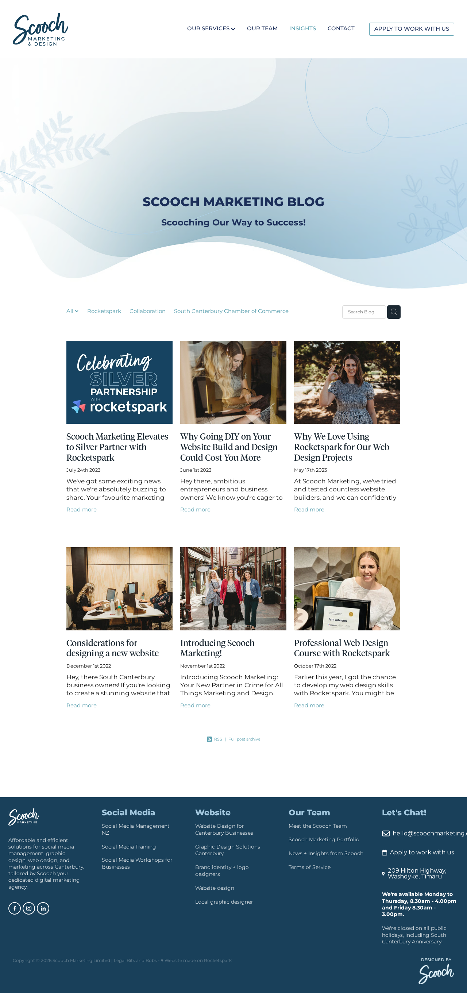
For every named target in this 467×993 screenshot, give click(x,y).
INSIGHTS (302, 29)
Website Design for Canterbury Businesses (224, 829)
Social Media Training (129, 847)
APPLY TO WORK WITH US (411, 29)
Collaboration (148, 312)
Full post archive (244, 739)
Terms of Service (310, 867)
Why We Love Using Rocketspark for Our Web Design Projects (342, 448)
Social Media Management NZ (136, 829)
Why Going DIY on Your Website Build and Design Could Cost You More (229, 448)
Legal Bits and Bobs (135, 960)
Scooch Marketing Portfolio (324, 839)
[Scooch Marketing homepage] (57, 29)
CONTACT (341, 29)
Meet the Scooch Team (318, 826)
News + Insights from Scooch (326, 853)
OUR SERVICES (209, 29)
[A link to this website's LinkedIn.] (43, 908)
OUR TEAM (262, 29)
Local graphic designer (224, 902)
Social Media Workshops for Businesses (137, 863)
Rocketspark (104, 312)
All (70, 311)
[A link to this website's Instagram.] (29, 908)
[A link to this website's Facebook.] (14, 908)
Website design (214, 888)
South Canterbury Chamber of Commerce (231, 312)
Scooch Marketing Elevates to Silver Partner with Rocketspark (117, 448)
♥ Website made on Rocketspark (196, 960)
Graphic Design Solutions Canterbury (227, 850)
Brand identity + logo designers (222, 870)
